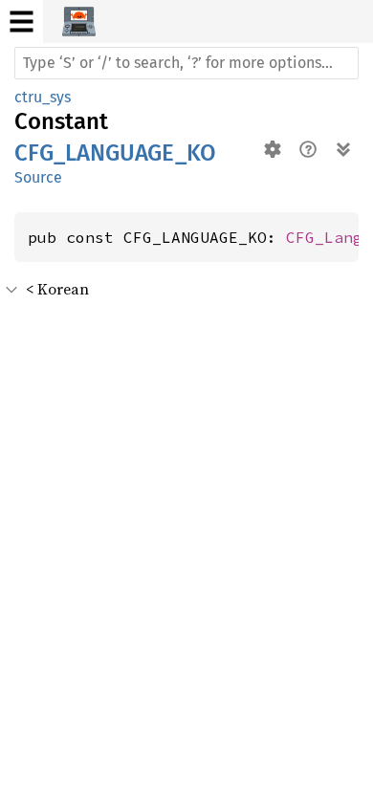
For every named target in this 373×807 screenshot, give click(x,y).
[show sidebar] (21, 21)
